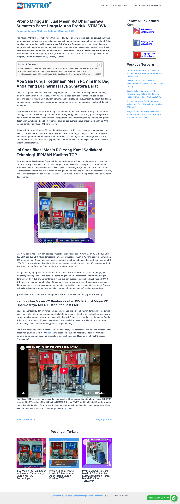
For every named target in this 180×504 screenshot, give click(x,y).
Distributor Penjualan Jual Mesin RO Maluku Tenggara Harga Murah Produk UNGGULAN (145, 73)
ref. (65, 408)
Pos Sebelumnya (26, 419)
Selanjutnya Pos (103, 419)
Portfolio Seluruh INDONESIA (148, 5)
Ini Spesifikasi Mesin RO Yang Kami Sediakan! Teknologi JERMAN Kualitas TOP (53, 71)
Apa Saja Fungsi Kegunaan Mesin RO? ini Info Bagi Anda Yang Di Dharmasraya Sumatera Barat (59, 68)
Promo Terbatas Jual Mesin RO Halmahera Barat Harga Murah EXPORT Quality (145, 83)
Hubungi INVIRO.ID (122, 5)
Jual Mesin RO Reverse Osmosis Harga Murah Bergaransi (77, 495)
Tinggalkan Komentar (26, 31)
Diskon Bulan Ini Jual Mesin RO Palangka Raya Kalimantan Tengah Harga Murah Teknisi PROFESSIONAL (144, 94)
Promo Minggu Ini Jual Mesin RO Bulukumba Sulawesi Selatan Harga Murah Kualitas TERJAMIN (96, 475)
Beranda (105, 5)
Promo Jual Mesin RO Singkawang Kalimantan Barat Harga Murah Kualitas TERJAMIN (145, 104)
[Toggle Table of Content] (98, 65)
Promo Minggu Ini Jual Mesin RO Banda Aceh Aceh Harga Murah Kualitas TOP (62, 474)
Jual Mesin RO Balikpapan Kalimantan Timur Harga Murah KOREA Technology (31, 474)
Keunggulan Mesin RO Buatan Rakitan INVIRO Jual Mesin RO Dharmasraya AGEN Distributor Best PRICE (62, 74)
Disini (48, 333)
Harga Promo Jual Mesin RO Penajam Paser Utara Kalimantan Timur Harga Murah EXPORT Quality (144, 114)
